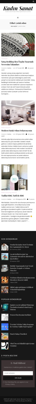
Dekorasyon (6, 127)
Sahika (9, 68)
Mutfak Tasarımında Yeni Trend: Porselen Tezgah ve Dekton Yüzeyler (21, 268)
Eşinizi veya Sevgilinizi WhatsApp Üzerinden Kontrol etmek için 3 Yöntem (22, 307)
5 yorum (31, 199)
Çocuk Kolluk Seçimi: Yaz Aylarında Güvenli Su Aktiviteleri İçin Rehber (22, 256)
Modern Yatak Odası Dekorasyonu (16, 130)
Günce (14, 193)
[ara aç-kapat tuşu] (33, 1)
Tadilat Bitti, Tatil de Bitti (12, 195)
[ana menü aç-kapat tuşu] (18, 18)
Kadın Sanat (18, 8)
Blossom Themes (15, 401)
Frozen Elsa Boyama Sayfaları (20, 315)
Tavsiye (4, 59)
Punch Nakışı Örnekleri (18, 334)
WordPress (28, 401)
